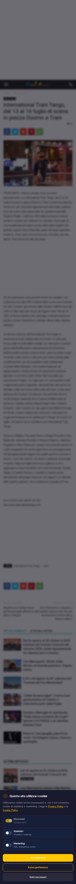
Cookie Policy (10, 810)
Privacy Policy (55, 806)
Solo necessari (38, 877)
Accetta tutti (38, 857)
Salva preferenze (38, 867)
